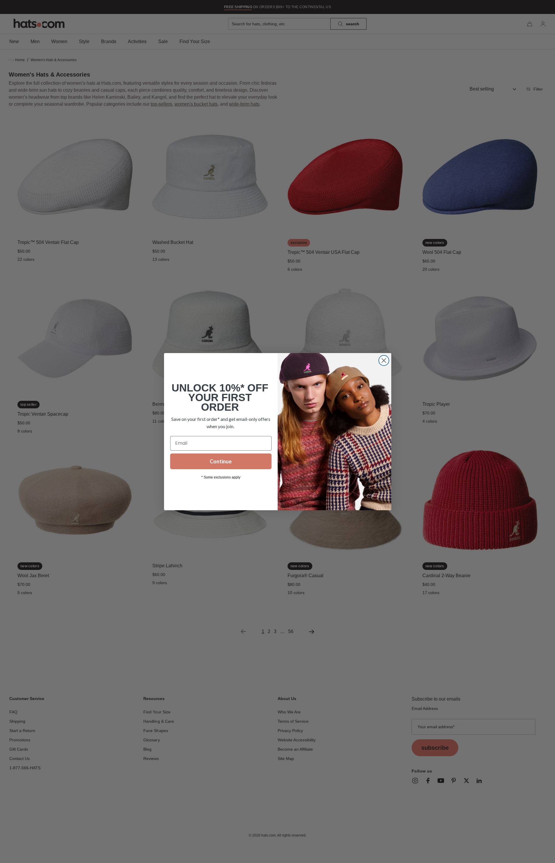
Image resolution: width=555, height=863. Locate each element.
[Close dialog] (384, 360)
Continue (221, 461)
